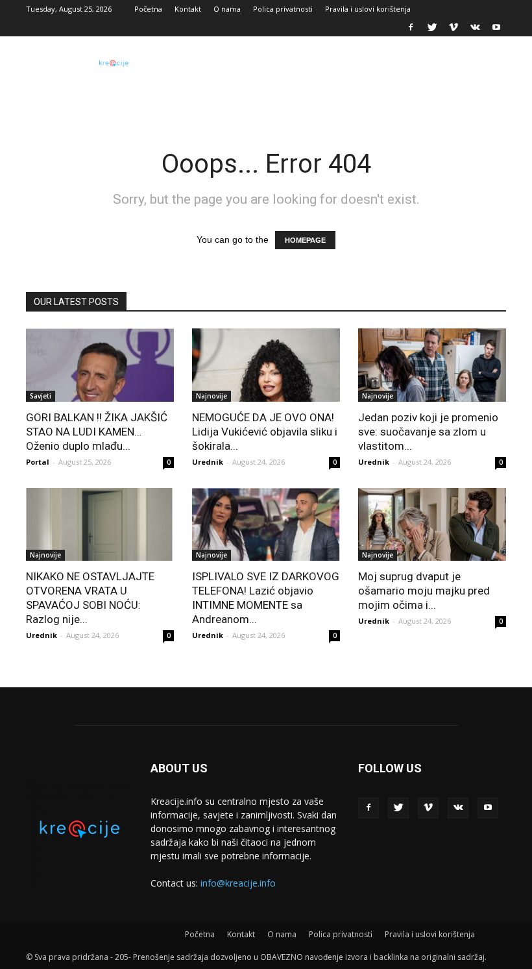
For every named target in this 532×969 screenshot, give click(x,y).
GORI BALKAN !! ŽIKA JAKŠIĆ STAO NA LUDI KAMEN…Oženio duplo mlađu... (96, 431)
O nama (227, 9)
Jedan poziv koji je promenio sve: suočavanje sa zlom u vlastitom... (428, 431)
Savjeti (40, 395)
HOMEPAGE (305, 240)
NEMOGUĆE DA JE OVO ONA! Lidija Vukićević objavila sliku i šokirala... (264, 431)
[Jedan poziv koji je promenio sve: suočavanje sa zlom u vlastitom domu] (432, 365)
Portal (37, 462)
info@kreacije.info (238, 883)
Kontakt (188, 9)
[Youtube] (496, 27)
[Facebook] (410, 27)
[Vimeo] (453, 27)
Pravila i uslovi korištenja (368, 9)
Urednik (207, 462)
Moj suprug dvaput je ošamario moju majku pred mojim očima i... (424, 590)
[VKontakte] (475, 27)
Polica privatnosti (283, 9)
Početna (148, 9)
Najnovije (211, 395)
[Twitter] (432, 27)
